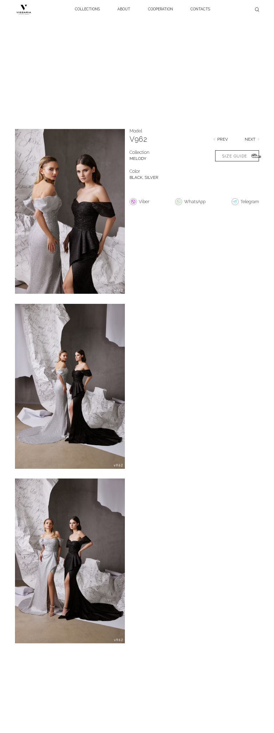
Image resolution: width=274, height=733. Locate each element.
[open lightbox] (70, 215)
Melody (138, 159)
